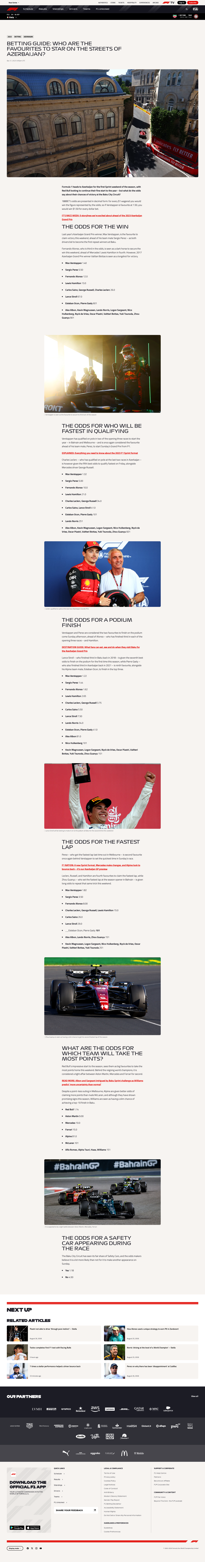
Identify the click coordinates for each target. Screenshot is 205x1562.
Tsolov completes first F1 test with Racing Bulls (50, 1347)
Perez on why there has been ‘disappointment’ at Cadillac (152, 1366)
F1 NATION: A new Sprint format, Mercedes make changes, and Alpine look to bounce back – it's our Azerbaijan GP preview (101, 867)
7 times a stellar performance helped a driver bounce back (55, 1366)
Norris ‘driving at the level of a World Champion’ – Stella (151, 1347)
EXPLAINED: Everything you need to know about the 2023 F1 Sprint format (100, 453)
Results (43, 9)
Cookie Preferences (112, 1532)
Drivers (73, 9)
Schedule (28, 9)
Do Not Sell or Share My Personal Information (122, 1515)
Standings (58, 9)
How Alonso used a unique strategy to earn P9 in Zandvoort (153, 1329)
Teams (86, 9)
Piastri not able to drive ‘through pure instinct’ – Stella (53, 1329)
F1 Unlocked (102, 9)
